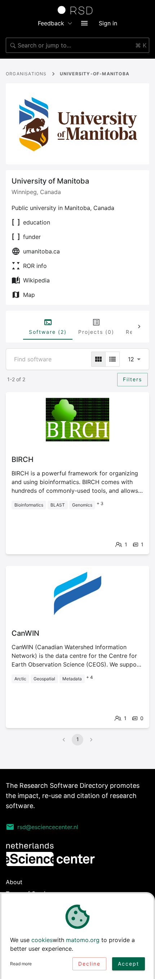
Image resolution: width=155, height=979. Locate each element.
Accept (128, 964)
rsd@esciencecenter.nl (47, 827)
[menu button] (84, 23)
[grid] (98, 359)
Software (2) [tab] (48, 332)
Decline (89, 964)
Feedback (51, 23)
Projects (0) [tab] (96, 332)
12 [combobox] (131, 359)
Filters (132, 379)
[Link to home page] (77, 10)
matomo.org (82, 940)
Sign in (108, 23)
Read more (21, 963)
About (14, 882)
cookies (42, 940)
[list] (112, 359)
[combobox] (77, 45)
